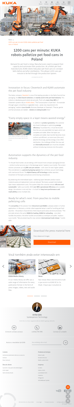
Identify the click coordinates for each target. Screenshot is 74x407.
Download (52, 242)
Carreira (40, 368)
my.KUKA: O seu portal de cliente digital (12, 368)
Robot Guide (41, 355)
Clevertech (25, 95)
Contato (5, 357)
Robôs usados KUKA (43, 360)
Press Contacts (6, 360)
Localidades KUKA (42, 373)
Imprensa (40, 375)
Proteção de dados (49, 402)
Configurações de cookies (63, 402)
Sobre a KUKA (41, 370)
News (10, 40)
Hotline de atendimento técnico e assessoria (14, 355)
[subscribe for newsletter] (65, 342)
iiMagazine (40, 378)
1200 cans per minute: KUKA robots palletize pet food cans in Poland (25, 43)
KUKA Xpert (6, 370)
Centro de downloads (8, 373)
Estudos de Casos (42, 357)
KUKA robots (30, 103)
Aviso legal (39, 402)
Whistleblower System (43, 380)
